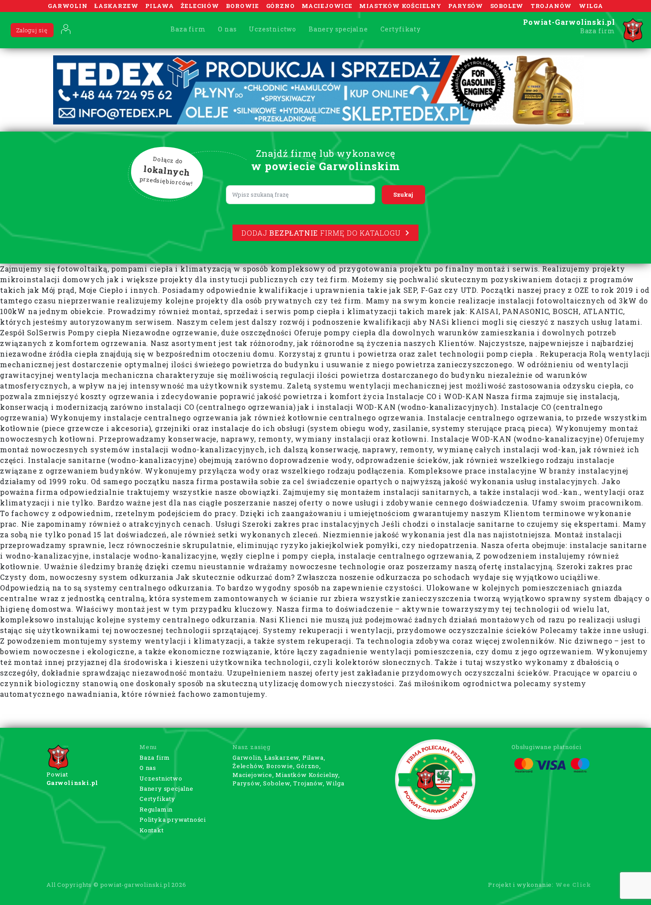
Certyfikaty (400, 29)
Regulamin (156, 809)
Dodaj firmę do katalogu (320, 232)
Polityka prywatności (173, 819)
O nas (227, 29)
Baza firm (187, 29)
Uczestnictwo (272, 29)
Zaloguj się (32, 30)
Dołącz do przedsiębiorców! (167, 171)
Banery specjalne (338, 29)
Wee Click (573, 885)
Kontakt (152, 830)
